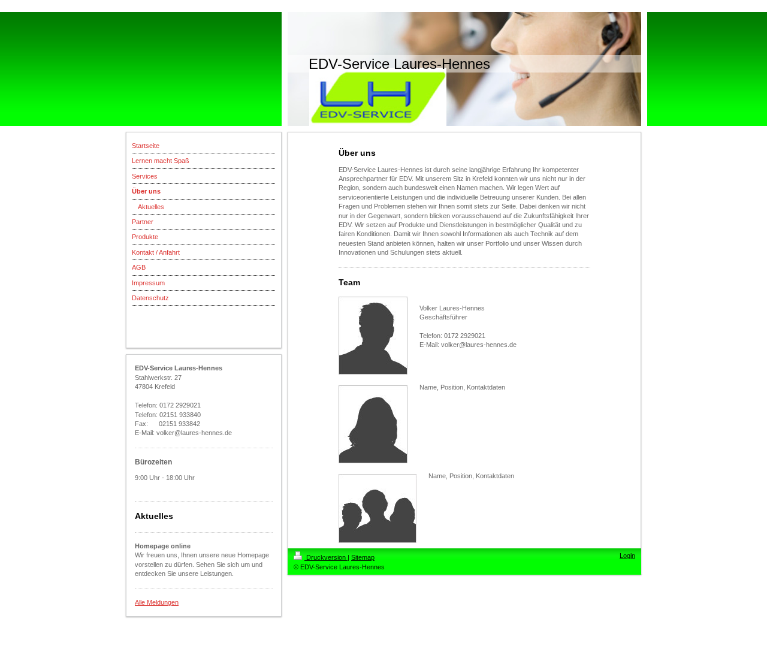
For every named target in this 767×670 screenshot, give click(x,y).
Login (627, 555)
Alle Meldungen (157, 602)
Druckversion (326, 557)
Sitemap (363, 557)
